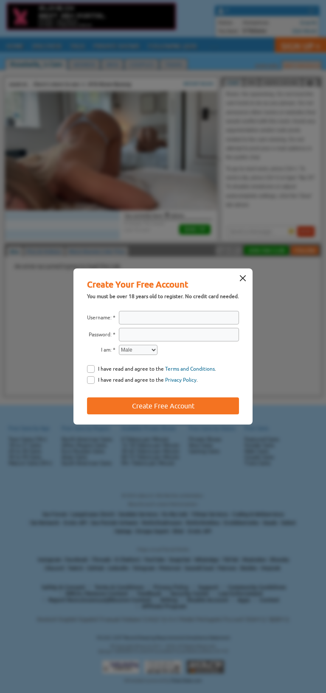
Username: (99, 318)
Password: (100, 335)
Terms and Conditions (190, 369)
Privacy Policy (181, 380)
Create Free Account (163, 406)
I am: (106, 350)
